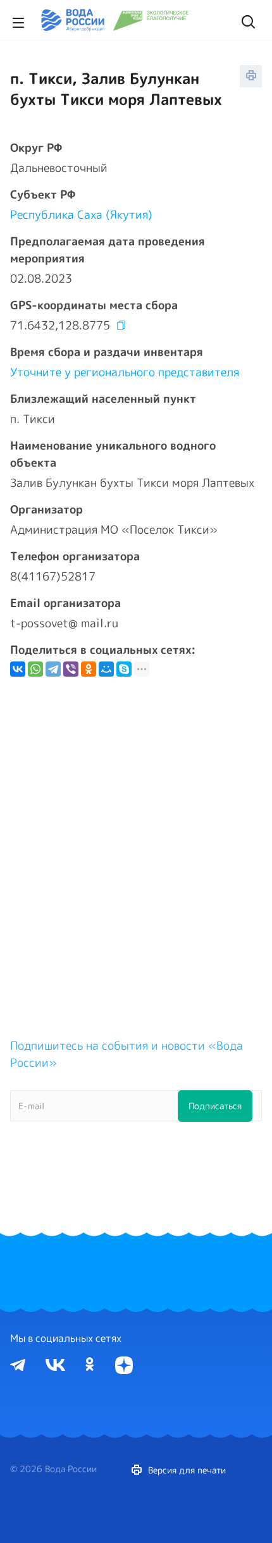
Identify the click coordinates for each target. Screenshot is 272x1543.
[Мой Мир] (106, 669)
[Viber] (70, 669)
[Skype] (124, 669)
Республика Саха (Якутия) (81, 215)
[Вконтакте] (55, 1364)
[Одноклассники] (88, 669)
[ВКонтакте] (17, 669)
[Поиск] (247, 20)
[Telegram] (53, 669)
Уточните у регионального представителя (124, 372)
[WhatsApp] (35, 669)
